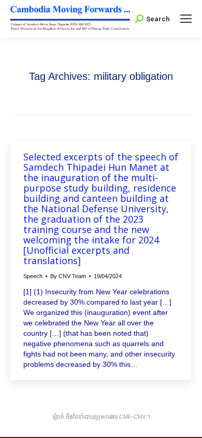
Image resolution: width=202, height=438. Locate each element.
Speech (32, 276)
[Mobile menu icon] (186, 18)
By (68, 276)
